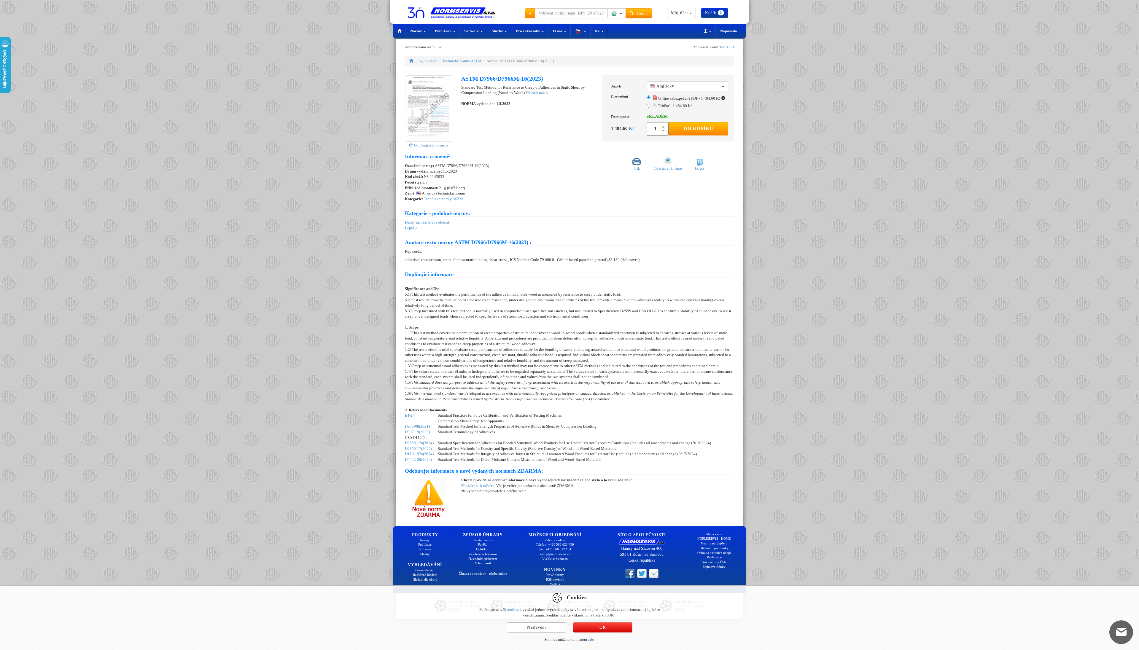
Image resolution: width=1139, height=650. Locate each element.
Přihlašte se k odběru (477, 485)
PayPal (482, 544)
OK (602, 627)
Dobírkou (482, 549)
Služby (498, 31)
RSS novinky (555, 579)
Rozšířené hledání (425, 574)
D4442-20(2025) (418, 459)
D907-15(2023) (417, 432)
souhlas (513, 609)
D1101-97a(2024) (419, 454)
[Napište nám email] (653, 573)
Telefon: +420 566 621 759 (555, 544)
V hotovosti (483, 563)
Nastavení (536, 627)
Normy (416, 31)
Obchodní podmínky (714, 548)
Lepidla (411, 228)
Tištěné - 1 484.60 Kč (674, 105)
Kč (598, 31)
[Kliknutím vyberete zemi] (616, 13)
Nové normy (555, 574)
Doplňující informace (430, 145)
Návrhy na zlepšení (714, 543)
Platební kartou (483, 540)
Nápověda (728, 31)
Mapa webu (714, 534)
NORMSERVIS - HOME (714, 538)
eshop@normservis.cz (555, 554)
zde (591, 639)
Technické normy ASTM (461, 61)
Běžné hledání (425, 570)
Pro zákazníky (528, 31)
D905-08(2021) (417, 426)
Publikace (443, 31)
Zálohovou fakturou (483, 554)
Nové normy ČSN (714, 562)
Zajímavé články (714, 566)
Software (472, 31)
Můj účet (680, 13)
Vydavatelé (428, 61)
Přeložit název (537, 92)
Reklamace (714, 557)
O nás (558, 31)
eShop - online (555, 540)
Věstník (555, 584)
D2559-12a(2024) (419, 443)
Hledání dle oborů (425, 579)
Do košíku (698, 128)
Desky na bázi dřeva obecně (427, 222)
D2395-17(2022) (418, 448)
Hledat (641, 13)
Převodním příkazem (482, 558)
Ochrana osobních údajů (714, 553)
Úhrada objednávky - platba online (483, 573)
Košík (713, 13)
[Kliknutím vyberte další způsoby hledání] (530, 13)
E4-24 (410, 415)
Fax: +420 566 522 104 (555, 549)
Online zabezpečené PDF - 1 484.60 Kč (689, 98)
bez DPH (727, 47)
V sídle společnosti (555, 558)
